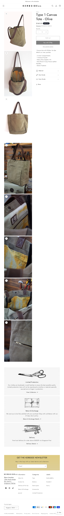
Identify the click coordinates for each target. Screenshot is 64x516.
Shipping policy (44, 513)
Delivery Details (31, 444)
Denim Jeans (35, 485)
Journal (20, 493)
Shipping (38, 26)
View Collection (31, 392)
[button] (3, 6)
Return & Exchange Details (31, 419)
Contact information (54, 513)
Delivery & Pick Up (23, 485)
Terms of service (35, 513)
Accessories (35, 489)
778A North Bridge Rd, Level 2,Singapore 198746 (10, 481)
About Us (20, 478)
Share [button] (39, 84)
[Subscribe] (45, 466)
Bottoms (34, 482)
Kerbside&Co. (50, 478)
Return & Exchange (23, 489)
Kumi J (48, 485)
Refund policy (19, 513)
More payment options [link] (48, 46)
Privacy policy (27, 513)
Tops (33, 478)
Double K (48, 482)
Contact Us (21, 482)
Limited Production (37, 493)
